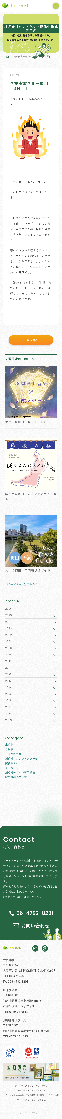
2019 (8, 654)
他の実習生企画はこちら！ (21, 584)
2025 (8, 615)
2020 (8, 648)
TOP (7, 57)
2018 (8, 661)
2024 (8, 622)
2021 (8, 641)
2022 (8, 635)
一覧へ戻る (31, 340)
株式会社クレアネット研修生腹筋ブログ (31, 28)
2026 (8, 608)
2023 (8, 628)
